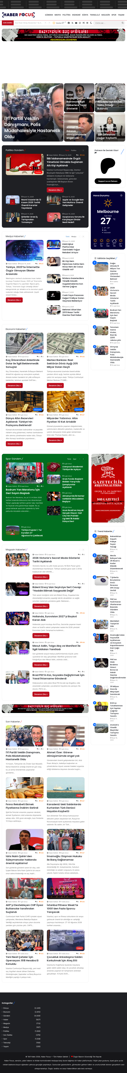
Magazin (105, 15)
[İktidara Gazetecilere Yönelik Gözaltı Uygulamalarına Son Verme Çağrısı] (54, 278)
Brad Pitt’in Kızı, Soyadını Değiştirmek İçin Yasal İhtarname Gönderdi (58, 676)
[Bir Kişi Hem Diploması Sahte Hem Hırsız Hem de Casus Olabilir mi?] (54, 261)
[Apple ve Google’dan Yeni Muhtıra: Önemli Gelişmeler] (54, 200)
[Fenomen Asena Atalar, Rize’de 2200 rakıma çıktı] (101, 330)
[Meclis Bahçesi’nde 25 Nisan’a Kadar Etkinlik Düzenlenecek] (101, 559)
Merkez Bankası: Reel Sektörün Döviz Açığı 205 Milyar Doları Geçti (62, 363)
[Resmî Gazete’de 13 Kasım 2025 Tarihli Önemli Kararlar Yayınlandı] (12, 200)
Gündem (49, 15)
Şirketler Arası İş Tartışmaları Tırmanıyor (29, 219)
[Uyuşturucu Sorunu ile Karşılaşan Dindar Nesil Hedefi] (54, 217)
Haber (5, 1020)
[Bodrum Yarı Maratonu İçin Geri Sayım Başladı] (101, 313)
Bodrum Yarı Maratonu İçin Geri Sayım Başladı (115, 315)
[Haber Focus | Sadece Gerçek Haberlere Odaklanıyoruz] (20, 15)
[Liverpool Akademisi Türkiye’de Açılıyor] (54, 467)
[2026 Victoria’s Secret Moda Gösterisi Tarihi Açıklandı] (101, 291)
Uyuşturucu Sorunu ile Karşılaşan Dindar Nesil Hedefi (73, 219)
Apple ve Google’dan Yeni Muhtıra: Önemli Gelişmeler (73, 202)
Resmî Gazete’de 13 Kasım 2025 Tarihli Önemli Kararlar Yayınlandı (31, 203)
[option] (63, 112)
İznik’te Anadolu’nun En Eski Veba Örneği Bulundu (109, 103)
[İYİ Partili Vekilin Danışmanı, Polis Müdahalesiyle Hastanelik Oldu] (33, 112)
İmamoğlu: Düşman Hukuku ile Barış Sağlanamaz (64, 858)
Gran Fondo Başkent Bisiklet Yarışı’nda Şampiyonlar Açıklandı (72, 483)
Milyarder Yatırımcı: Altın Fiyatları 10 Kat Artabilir (62, 420)
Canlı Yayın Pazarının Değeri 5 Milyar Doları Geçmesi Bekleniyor (73, 298)
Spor (113, 15)
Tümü (67, 150)
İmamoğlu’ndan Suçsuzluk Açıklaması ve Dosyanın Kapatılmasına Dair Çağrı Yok (117, 643)
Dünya (85, 15)
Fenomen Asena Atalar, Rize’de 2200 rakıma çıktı (115, 333)
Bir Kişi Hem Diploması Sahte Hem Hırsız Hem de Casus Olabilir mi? (73, 265)
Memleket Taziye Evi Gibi (114, 623)
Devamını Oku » (55, 190)
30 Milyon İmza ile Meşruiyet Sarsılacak (115, 690)
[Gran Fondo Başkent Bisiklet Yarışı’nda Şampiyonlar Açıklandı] (54, 479)
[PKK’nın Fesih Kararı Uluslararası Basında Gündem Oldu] (101, 602)
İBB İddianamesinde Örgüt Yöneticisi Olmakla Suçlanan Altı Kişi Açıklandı (65, 162)
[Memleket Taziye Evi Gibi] (101, 624)
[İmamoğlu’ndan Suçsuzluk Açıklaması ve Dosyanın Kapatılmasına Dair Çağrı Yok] (101, 638)
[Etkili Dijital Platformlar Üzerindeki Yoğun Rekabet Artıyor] (54, 244)
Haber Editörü (53, 155)
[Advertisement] (63, 62)
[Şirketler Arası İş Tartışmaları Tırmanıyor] (12, 217)
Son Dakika (7, 1035)
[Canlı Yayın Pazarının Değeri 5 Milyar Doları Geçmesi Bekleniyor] (54, 295)
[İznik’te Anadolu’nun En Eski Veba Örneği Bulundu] (110, 97)
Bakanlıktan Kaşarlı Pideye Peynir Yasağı (115, 541)
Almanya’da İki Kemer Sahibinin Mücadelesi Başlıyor (73, 498)
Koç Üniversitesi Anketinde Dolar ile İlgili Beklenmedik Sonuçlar (22, 363)
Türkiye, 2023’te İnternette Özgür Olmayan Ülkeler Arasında (23, 270)
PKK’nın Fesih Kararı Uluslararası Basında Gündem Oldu (115, 605)
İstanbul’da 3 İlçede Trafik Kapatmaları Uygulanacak (34, 23)
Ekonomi (76, 15)
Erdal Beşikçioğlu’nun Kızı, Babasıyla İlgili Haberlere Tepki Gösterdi (79, 101)
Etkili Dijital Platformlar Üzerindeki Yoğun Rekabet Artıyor (71, 248)
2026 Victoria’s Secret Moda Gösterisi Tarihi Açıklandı (114, 296)
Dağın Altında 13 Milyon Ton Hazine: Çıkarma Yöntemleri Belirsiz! (115, 271)
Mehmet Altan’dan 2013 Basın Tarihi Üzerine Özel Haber (72, 312)
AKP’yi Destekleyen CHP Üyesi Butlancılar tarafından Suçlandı (24, 908)
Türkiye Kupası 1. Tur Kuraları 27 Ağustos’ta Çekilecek (32, 533)
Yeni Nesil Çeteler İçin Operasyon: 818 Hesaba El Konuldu (22, 960)
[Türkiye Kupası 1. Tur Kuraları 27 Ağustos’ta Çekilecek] (12, 530)
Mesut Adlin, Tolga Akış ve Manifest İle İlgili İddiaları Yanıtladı (56, 647)
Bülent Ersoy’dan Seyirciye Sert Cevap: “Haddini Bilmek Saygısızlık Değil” (56, 588)
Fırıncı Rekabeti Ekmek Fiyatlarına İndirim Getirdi (22, 806)
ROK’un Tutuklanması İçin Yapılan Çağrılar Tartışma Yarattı (116, 709)
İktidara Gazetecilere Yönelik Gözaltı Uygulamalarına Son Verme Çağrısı (73, 282)
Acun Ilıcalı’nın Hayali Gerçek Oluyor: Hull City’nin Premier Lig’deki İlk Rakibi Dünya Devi (72, 516)
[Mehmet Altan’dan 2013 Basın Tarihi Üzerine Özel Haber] (54, 310)
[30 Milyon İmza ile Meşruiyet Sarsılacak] (101, 690)
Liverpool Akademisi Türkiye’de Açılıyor (72, 468)
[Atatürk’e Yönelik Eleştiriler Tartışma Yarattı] (101, 728)
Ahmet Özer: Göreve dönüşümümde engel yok (76, 133)
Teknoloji (95, 15)
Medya (58, 15)
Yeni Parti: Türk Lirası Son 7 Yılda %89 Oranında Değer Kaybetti (107, 133)
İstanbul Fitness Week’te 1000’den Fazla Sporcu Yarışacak (62, 908)
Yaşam (121, 15)
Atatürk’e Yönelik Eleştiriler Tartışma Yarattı (114, 730)
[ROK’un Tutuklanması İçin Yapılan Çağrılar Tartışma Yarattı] (101, 706)
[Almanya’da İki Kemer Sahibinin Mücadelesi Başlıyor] (54, 496)
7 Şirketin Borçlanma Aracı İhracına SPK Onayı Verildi (115, 584)
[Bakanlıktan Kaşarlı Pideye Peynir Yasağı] (101, 539)
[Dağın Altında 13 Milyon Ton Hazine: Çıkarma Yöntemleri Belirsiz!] (101, 266)
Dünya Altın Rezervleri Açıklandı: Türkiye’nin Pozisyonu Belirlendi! (19, 422)
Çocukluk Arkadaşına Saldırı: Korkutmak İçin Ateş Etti (65, 958)
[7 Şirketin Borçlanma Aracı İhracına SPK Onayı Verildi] (101, 580)
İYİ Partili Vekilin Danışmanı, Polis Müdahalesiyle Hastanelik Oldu (32, 127)
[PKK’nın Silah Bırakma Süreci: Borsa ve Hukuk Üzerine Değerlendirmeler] (101, 662)
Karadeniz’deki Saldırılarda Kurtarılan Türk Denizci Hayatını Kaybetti (64, 808)
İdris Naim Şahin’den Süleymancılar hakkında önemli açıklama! (21, 860)
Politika (66, 15)
